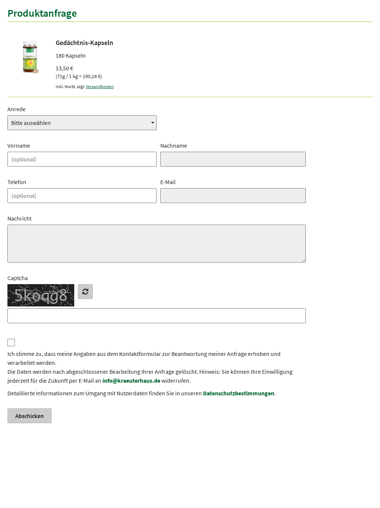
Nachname (173, 145)
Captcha (17, 278)
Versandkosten (100, 86)
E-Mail (168, 182)
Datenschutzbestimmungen (238, 393)
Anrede (16, 109)
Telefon (16, 182)
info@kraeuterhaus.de (131, 380)
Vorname (18, 145)
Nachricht (19, 218)
